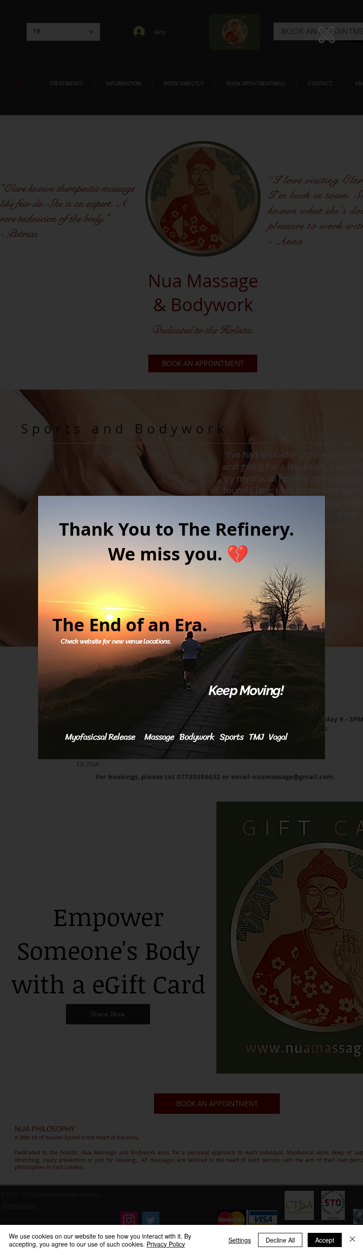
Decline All (280, 1240)
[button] (326, 35)
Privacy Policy (166, 1244)
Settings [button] (239, 1240)
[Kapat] (352, 1240)
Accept (324, 1240)
